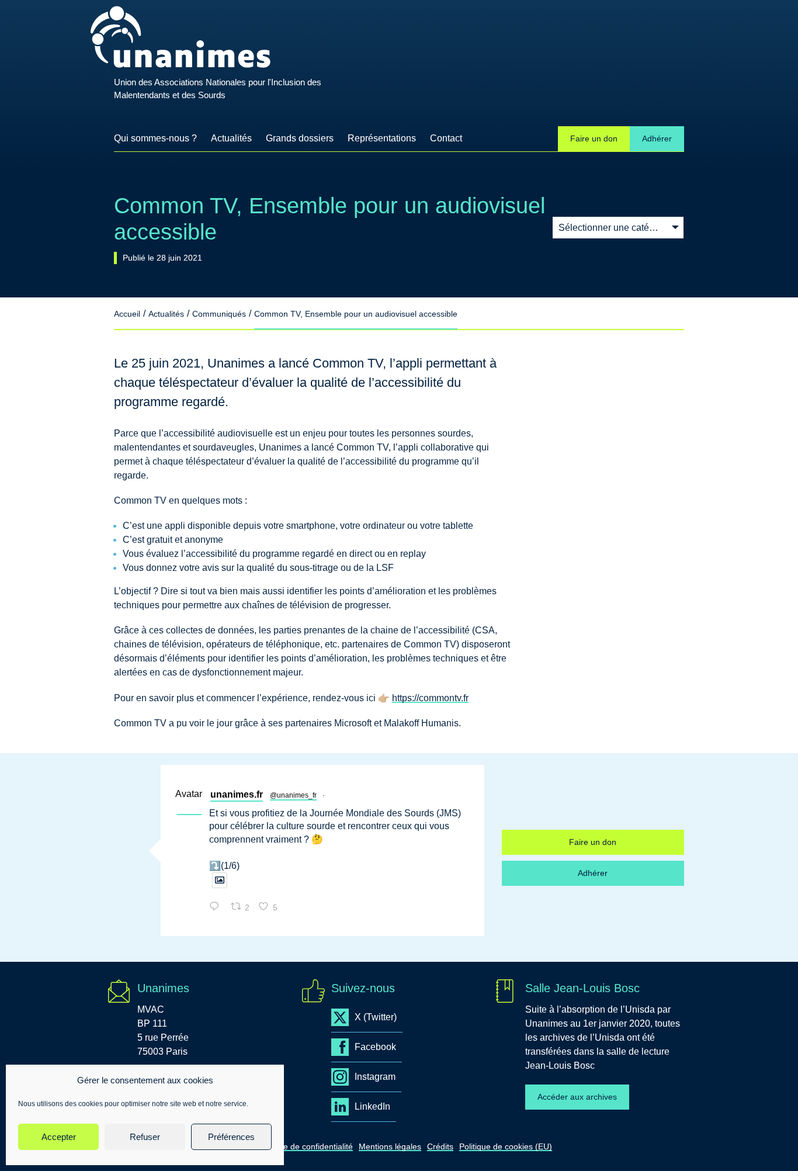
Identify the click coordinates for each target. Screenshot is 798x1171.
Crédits (440, 1146)
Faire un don (593, 138)
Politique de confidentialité (304, 1146)
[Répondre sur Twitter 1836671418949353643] (217, 907)
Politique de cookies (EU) (505, 1146)
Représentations (382, 138)
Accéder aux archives (577, 1096)
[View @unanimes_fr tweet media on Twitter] (219, 880)
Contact (446, 138)
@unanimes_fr (293, 795)
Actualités (231, 142)
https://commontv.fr (430, 698)
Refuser (145, 1137)
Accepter (58, 1137)
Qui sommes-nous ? (155, 138)
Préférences (231, 1137)
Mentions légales (390, 1146)
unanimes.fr (236, 794)
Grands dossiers (300, 138)
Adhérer (657, 138)
